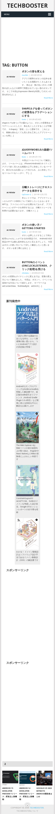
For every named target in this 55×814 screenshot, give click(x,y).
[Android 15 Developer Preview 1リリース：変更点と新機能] (10, 778)
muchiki (25, 75)
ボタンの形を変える (33, 71)
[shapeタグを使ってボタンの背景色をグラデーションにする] (11, 114)
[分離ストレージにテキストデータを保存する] (11, 192)
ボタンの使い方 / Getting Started (33, 226)
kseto (24, 119)
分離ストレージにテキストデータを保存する (37, 189)
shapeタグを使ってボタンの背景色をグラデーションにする (37, 112)
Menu (6, 14)
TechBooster (27, 5)
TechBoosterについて (27, 811)
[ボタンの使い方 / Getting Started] (11, 230)
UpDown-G (26, 194)
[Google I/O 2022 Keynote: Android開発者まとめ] (44, 778)
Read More (48, 98)
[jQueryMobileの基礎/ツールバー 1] (11, 155)
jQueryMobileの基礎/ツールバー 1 (37, 151)
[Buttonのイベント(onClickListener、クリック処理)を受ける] (11, 267)
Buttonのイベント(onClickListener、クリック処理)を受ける (37, 266)
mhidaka (25, 273)
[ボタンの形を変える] (11, 76)
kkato (24, 157)
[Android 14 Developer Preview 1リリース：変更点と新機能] (27, 778)
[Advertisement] (27, 38)
